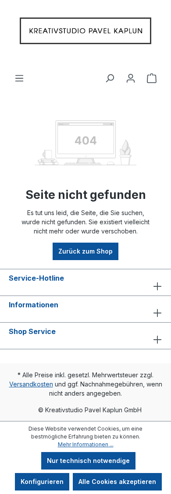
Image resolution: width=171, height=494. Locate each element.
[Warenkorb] (151, 75)
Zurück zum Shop (85, 251)
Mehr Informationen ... (86, 444)
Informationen (33, 304)
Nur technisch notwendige (88, 460)
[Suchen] (109, 75)
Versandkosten (31, 384)
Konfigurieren (42, 481)
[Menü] (19, 75)
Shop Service (32, 331)
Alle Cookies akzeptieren (117, 481)
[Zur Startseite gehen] (85, 33)
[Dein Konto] (130, 75)
